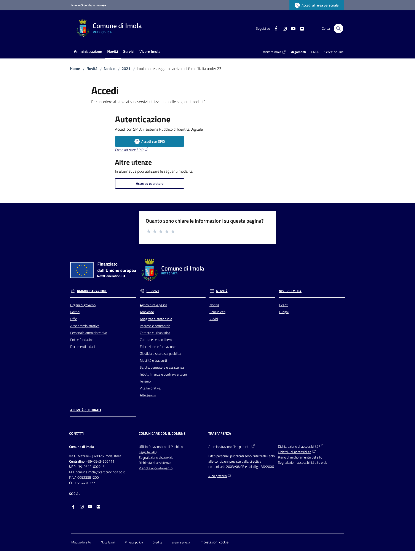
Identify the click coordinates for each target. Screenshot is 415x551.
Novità (91, 68)
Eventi (283, 305)
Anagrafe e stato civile (156, 318)
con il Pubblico (172, 446)
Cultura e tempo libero (156, 339)
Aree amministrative (84, 325)
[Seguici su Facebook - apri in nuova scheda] (274, 28)
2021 (126, 68)
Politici (75, 311)
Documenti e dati (82, 346)
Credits (157, 542)
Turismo (145, 381)
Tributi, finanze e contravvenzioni (163, 374)
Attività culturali (85, 410)
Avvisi (213, 318)
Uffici (73, 318)
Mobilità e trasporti (153, 360)
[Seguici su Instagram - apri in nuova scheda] (283, 28)
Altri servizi (148, 395)
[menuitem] (88, 51)
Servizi (153, 290)
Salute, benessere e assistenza (162, 367)
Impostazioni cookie (214, 542)
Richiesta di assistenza (155, 462)
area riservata (181, 542)
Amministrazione (92, 290)
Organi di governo (83, 305)
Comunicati (217, 311)
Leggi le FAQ (148, 452)
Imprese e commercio (155, 325)
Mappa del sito (81, 542)
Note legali (108, 542)
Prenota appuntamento (155, 468)
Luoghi (284, 311)
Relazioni (155, 446)
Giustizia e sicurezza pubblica (160, 353)
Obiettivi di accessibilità (294, 451)
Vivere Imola (290, 290)
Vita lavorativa (150, 388)
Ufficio (143, 446)
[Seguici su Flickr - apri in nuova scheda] (300, 28)
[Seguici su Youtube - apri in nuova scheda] (291, 28)
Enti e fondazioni (82, 339)
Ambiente (147, 311)
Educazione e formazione (158, 346)
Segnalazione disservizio (156, 457)
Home (75, 68)
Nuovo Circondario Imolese (88, 5)
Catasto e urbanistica (155, 332)
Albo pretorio (217, 475)
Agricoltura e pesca (153, 305)
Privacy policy (134, 542)
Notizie (109, 68)
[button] (338, 28)
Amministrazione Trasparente (229, 446)
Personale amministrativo (88, 332)
